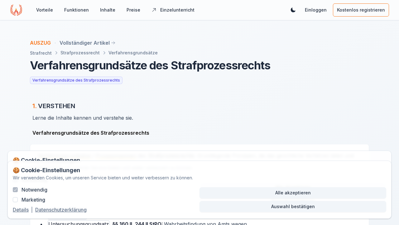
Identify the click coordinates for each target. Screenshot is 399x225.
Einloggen (316, 9)
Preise (133, 9)
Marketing (33, 200)
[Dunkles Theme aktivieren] (293, 10)
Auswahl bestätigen (293, 206)
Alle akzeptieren (293, 192)
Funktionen (76, 9)
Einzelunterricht (177, 9)
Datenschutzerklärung (61, 210)
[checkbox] (15, 189)
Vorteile (44, 9)
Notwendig (34, 190)
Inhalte (107, 9)
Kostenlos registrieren (361, 9)
